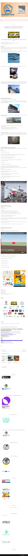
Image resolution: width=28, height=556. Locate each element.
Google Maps (5, 208)
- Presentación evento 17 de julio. (5, 42)
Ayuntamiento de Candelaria (4, 47)
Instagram (11, 293)
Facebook (8, 293)
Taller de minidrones (3, 215)
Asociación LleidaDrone (14, 47)
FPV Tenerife (16, 132)
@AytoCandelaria (3, 292)
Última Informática (6, 213)
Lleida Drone (2, 2)
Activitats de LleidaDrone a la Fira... (4, 362)
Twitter (6, 293)
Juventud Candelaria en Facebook (5, 294)
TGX (3, 213)
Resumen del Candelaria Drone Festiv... (10, 362)
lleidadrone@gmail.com (17, 323)
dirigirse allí (21, 39)
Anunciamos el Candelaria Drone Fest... (16, 362)
